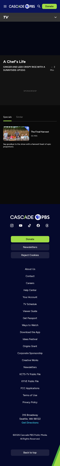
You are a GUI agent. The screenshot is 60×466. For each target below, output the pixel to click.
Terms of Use (30, 395)
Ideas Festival (30, 339)
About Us (30, 269)
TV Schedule (30, 304)
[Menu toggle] (5, 6)
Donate (49, 6)
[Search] (39, 6)
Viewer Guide (30, 311)
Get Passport (30, 318)
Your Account (30, 297)
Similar (19, 117)
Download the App (30, 332)
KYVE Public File (30, 381)
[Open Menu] (55, 17)
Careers (30, 283)
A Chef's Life (14, 61)
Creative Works (30, 360)
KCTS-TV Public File (30, 374)
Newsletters (30, 247)
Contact (30, 276)
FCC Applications (30, 388)
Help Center (30, 290)
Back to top (30, 452)
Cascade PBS (27, 435)
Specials (7, 117)
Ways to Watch (30, 325)
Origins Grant (30, 346)
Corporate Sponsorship (30, 353)
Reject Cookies (30, 255)
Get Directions (30, 422)
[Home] (30, 217)
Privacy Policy (30, 402)
